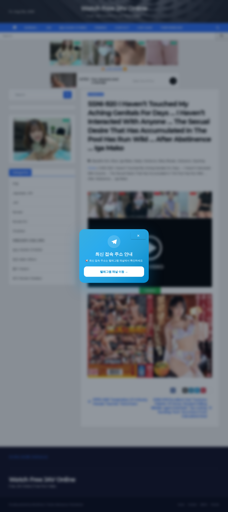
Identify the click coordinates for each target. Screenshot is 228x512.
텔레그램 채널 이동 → (114, 272)
